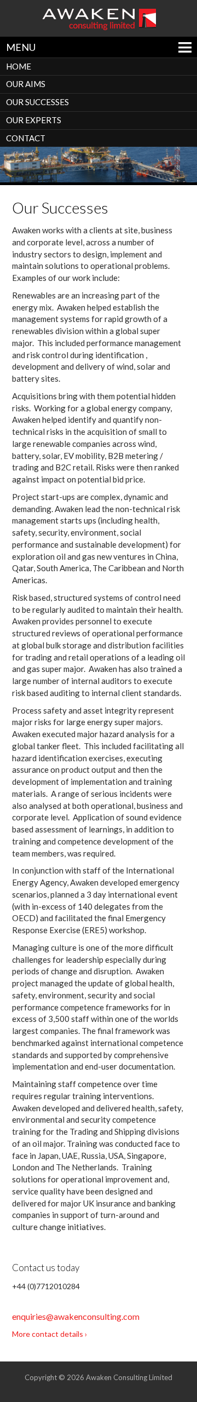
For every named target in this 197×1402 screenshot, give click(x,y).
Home (18, 66)
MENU (21, 47)
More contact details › (49, 1333)
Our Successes (37, 102)
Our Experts (33, 120)
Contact (25, 138)
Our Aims (25, 84)
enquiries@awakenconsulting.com (76, 1316)
